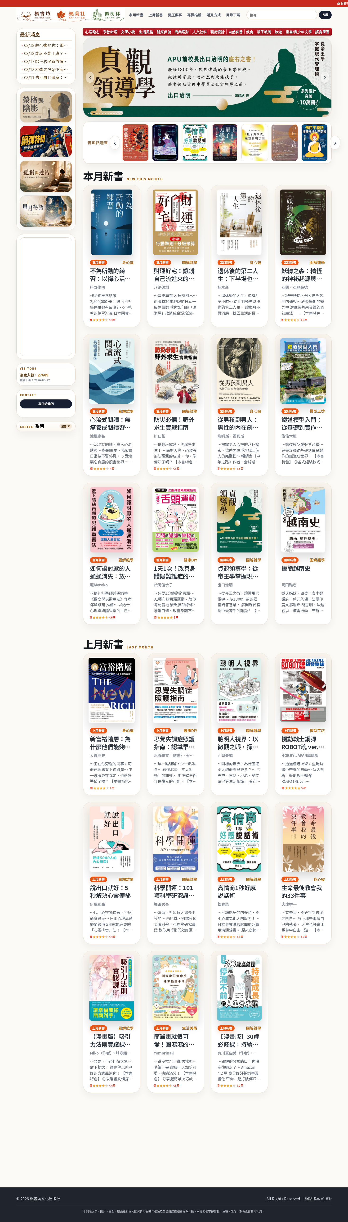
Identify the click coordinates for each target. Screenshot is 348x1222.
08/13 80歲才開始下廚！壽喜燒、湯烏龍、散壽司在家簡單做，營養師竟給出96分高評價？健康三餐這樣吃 (48, 69)
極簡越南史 (296, 568)
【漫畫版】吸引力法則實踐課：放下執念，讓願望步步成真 (110, 1048)
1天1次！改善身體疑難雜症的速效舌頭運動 (175, 576)
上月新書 (155, 14)
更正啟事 (175, 14)
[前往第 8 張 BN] (108, 113)
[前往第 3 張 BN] (94, 113)
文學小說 (128, 32)
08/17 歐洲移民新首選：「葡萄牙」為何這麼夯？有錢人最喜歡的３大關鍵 (48, 61)
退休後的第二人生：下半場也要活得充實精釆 (238, 278)
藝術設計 (217, 32)
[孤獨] (46, 176)
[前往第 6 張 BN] (102, 113)
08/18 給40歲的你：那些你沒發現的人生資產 (48, 45)
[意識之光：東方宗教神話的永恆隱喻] (135, 142)
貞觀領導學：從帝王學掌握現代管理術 (238, 576)
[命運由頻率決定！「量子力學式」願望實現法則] (254, 142)
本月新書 (136, 14)
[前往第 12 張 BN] (119, 113)
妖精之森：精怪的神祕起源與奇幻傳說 (301, 278)
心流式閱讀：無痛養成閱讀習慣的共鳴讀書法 (110, 427)
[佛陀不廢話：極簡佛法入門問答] (314, 142)
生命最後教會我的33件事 (301, 891)
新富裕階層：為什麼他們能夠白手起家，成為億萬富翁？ (110, 750)
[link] (111, 256)
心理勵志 (92, 32)
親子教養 (264, 32)
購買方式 (214, 14)
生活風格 (146, 32)
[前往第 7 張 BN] (105, 113)
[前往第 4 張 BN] (97, 113)
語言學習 (322, 32)
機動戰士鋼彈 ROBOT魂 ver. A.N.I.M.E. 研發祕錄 (301, 750)
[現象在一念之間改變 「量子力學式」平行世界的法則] (225, 142)
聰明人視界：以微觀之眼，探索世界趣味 (238, 746)
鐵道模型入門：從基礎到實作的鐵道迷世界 (301, 427)
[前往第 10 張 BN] (114, 113)
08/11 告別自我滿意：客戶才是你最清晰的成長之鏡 (48, 77)
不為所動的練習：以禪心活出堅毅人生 (110, 278)
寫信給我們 (46, 404)
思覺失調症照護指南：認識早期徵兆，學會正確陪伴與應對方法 (174, 750)
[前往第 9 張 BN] (111, 113)
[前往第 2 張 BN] (91, 113)
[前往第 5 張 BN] (99, 113)
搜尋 (325, 15)
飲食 (249, 32)
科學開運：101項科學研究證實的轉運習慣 (174, 895)
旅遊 (278, 32)
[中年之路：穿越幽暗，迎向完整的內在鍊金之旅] (284, 142)
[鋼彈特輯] (46, 141)
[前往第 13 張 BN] (122, 113)
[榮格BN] (46, 107)
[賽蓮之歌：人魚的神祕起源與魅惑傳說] (165, 142)
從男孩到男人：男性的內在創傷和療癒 (238, 427)
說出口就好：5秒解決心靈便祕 (110, 891)
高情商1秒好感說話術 (237, 891)
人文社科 (199, 32)
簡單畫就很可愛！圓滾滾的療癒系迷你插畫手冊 (174, 1048)
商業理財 (182, 32)
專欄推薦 (194, 14)
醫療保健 (164, 32)
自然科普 (235, 32)
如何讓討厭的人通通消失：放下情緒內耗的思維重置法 (110, 580)
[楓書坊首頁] (71, 15)
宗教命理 (110, 32)
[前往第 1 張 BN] (88, 113)
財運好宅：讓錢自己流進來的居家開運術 (174, 278)
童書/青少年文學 (299, 32)
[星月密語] (46, 211)
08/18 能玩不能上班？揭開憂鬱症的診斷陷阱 (48, 53)
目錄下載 (233, 14)
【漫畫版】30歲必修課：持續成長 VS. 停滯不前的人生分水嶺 (238, 1048)
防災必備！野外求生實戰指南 (174, 423)
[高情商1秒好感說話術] (195, 142)
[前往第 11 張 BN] (116, 113)
